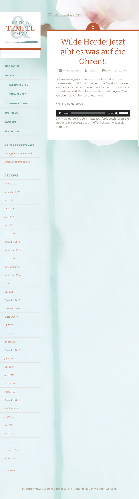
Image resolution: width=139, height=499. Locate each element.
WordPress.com (105, 488)
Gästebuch (11, 131)
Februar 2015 (11, 449)
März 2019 (9, 258)
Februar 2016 (11, 391)
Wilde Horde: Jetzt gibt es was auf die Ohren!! (93, 51)
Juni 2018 (8, 291)
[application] (93, 113)
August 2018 (10, 283)
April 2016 (9, 375)
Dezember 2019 (12, 241)
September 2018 (12, 275)
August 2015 (10, 416)
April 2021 (9, 216)
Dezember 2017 (12, 300)
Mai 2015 (8, 424)
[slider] (124, 113)
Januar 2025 (10, 183)
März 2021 (9, 225)
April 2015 (9, 433)
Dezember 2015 (12, 400)
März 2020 (9, 233)
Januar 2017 (10, 341)
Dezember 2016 (12, 350)
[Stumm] (116, 113)
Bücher (9, 75)
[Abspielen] (60, 113)
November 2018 (12, 266)
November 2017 (12, 308)
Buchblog (11, 112)
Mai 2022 (8, 200)
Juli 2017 (8, 325)
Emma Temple (17, 94)
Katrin (92, 71)
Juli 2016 (8, 358)
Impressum (9, 470)
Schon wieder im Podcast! (17, 161)
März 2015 (9, 441)
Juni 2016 (8, 366)
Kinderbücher (18, 103)
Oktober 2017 (11, 316)
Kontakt (10, 122)
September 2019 (12, 250)
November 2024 (12, 191)
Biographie (11, 66)
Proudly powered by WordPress (44, 488)
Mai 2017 (8, 333)
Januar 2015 (10, 458)
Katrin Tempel (18, 84)
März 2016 (9, 383)
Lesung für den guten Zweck (18, 153)
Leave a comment (116, 71)
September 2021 (12, 208)
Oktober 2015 (11, 408)
